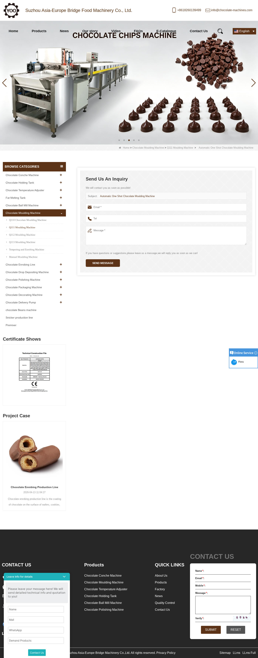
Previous (4, 371)
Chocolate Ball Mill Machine (22, 205)
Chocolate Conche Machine (22, 175)
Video (116, 31)
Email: (199, 578)
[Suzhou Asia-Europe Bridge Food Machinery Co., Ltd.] (11, 10)
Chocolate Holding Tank (20, 182)
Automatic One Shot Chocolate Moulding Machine (127, 196)
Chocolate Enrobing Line (20, 264)
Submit (211, 629)
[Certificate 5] (34, 376)
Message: (201, 593)
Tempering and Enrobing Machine (26, 249)
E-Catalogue (166, 31)
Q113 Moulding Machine (22, 242)
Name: (199, 570)
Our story (90, 31)
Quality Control (165, 602)
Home (13, 31)
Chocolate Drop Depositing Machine (27, 272)
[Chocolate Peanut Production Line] (34, 451)
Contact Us (199, 31)
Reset (236, 629)
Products (39, 31)
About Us (161, 575)
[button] (119, 140)
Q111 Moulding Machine (180, 147)
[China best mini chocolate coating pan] (129, 82)
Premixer (11, 325)
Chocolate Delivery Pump (21, 302)
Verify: (199, 618)
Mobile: (200, 585)
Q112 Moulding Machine (22, 234)
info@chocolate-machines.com (231, 10)
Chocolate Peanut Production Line (34, 487)
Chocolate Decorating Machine (24, 294)
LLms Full (249, 652)
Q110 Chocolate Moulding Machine (27, 220)
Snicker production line (19, 317)
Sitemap (225, 652)
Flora (240, 362)
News (64, 31)
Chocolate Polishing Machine (23, 279)
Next (64, 371)
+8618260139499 (189, 10)
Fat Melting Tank (15, 197)
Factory (160, 589)
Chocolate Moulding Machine (148, 147)
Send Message (102, 263)
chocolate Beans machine (21, 309)
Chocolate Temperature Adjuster (25, 190)
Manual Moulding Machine (23, 256)
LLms (236, 652)
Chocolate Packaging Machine (24, 287)
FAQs (138, 31)
